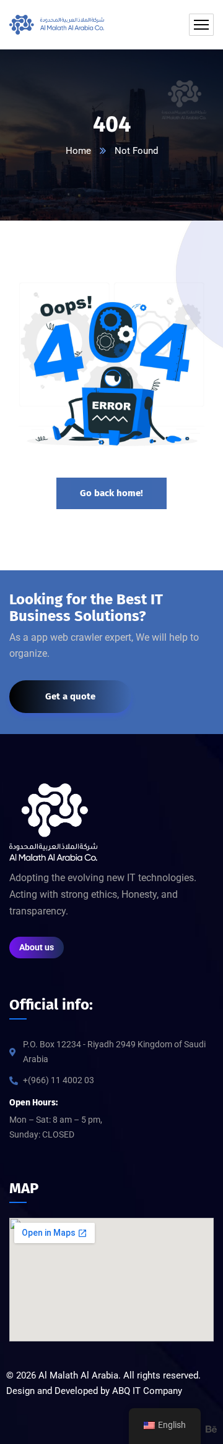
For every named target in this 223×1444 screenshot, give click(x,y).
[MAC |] (56, 25)
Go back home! (111, 493)
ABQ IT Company (147, 1390)
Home (78, 150)
